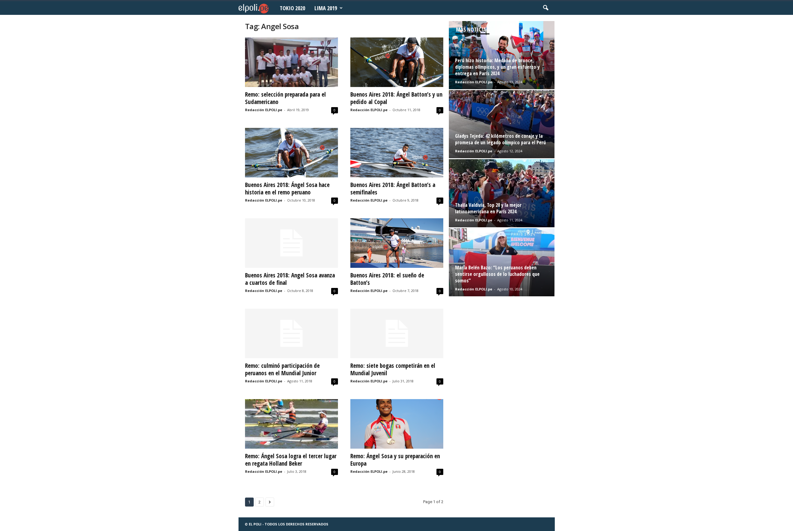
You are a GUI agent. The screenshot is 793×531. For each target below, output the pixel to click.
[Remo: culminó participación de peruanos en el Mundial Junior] (291, 333)
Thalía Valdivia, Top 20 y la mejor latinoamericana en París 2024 (488, 208)
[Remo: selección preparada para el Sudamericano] (291, 62)
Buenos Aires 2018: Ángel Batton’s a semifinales (392, 188)
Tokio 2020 (292, 8)
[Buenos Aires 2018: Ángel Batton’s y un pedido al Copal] (396, 62)
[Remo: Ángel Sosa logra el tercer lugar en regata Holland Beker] (291, 424)
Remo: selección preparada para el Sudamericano (285, 98)
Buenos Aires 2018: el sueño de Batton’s (387, 279)
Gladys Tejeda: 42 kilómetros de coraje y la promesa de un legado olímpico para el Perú (500, 139)
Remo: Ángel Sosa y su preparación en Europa (395, 460)
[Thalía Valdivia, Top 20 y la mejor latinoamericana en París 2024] (501, 193)
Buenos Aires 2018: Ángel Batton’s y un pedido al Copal (396, 98)
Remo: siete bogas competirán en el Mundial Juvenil (392, 369)
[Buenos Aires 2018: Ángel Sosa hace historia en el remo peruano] (291, 152)
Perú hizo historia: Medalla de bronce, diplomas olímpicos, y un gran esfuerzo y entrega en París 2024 (497, 67)
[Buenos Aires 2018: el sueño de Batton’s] (396, 243)
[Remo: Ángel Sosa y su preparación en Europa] (396, 424)
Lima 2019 (325, 8)
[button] (545, 8)
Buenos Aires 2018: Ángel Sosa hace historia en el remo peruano (287, 188)
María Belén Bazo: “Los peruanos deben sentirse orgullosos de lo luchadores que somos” (497, 274)
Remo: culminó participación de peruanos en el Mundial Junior (282, 369)
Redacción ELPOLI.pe (263, 109)
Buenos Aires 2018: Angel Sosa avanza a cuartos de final (290, 279)
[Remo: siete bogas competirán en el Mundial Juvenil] (396, 333)
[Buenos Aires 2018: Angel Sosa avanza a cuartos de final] (291, 243)
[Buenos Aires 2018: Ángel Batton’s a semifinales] (396, 152)
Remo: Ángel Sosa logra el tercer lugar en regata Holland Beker (290, 460)
